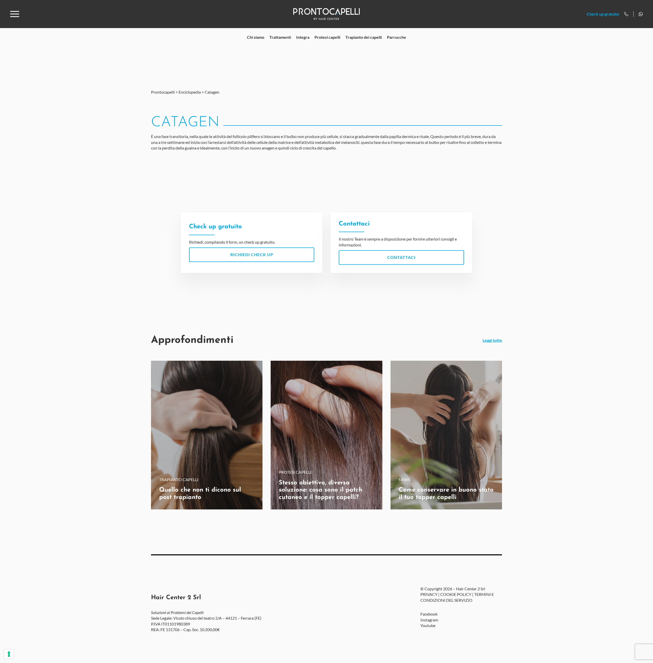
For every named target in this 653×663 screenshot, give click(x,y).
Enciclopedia (190, 92)
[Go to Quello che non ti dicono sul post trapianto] (206, 435)
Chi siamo (255, 37)
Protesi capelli (327, 37)
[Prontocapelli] (326, 14)
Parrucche (396, 37)
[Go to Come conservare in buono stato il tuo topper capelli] (446, 435)
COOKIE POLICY (455, 594)
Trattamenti (280, 37)
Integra (302, 37)
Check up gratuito (603, 13)
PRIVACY (428, 594)
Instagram (429, 619)
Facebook (428, 613)
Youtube (427, 625)
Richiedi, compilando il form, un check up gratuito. (232, 234)
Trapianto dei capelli (363, 37)
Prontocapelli (163, 92)
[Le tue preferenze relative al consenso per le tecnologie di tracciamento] (9, 654)
